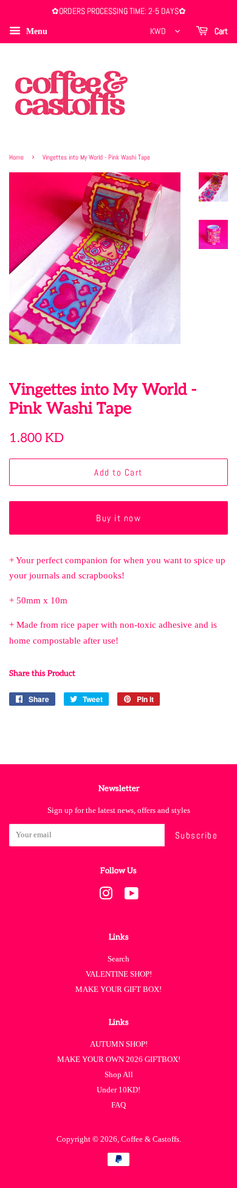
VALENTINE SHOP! (119, 974)
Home (16, 157)
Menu (35, 31)
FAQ (118, 1105)
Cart (220, 31)
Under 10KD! (118, 1090)
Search (118, 959)
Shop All (119, 1074)
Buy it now (118, 518)
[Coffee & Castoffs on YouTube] (132, 896)
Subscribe (196, 835)
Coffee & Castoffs (150, 1139)
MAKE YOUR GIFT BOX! (118, 989)
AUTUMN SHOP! (119, 1044)
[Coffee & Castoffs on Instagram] (105, 896)
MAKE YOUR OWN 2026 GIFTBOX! (118, 1059)
